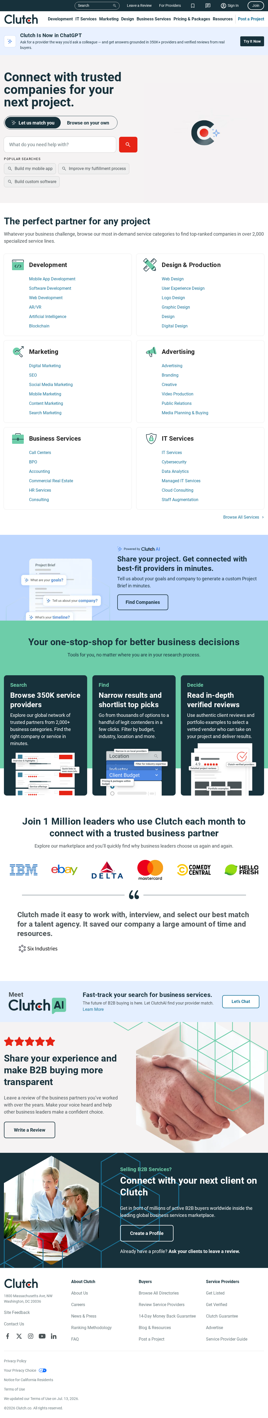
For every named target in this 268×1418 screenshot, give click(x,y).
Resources (223, 18)
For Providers (170, 5)
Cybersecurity (174, 462)
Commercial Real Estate (51, 480)
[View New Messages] (207, 5)
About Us (79, 1293)
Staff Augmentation (180, 499)
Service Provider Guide (226, 1339)
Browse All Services (241, 517)
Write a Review (29, 1130)
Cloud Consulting (177, 490)
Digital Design (175, 326)
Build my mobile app (34, 168)
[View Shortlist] (192, 5)
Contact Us (14, 1323)
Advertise (214, 1327)
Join (255, 5)
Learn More (93, 1009)
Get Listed (215, 1293)
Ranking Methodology (91, 1327)
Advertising (172, 365)
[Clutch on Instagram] (30, 1336)
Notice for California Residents (28, 1380)
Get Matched (128, 144)
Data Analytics (175, 471)
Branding (170, 375)
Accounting (39, 471)
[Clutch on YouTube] (42, 1336)
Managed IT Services (181, 480)
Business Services (154, 18)
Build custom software (35, 181)
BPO (33, 462)
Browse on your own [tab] (88, 123)
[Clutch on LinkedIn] (53, 1336)
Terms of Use (14, 1389)
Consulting (39, 499)
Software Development (50, 288)
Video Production (177, 394)
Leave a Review (139, 5)
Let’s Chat (241, 1001)
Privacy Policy (15, 1361)
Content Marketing (46, 403)
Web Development (46, 297)
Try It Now (252, 41)
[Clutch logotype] (21, 19)
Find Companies (143, 602)
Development (60, 18)
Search (83, 5)
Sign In (233, 5)
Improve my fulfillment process (97, 168)
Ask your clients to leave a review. (204, 1251)
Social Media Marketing (51, 384)
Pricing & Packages (192, 18)
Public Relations (177, 403)
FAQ (75, 1339)
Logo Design (173, 297)
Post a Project (251, 18)
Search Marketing (45, 412)
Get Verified (216, 1304)
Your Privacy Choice (20, 1370)
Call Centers (40, 452)
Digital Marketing (45, 365)
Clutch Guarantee (222, 1316)
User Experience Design (183, 288)
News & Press (83, 1316)
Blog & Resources (155, 1327)
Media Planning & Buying (185, 412)
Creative (169, 384)
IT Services (86, 18)
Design (127, 18)
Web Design (173, 278)
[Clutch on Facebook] (7, 1336)
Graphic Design (176, 307)
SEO (33, 375)
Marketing (109, 18)
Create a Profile (147, 1233)
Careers (78, 1304)
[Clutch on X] (19, 1336)
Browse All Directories (159, 1293)
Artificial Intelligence (47, 316)
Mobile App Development (52, 278)
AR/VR (35, 307)
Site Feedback (17, 1312)
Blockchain (39, 326)
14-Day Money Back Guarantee (167, 1316)
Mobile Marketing (45, 394)
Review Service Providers (162, 1304)
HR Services (40, 490)
